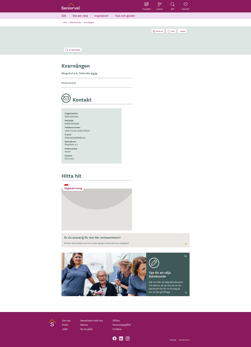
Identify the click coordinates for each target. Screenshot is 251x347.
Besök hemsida (68, 82)
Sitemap (173, 339)
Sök (63, 15)
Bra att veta (80, 15)
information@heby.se (75, 137)
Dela (173, 31)
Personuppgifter (122, 324)
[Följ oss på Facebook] (114, 338)
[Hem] (70, 6)
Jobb (65, 329)
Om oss (66, 320)
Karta (94, 73)
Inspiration (101, 15)
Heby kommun (71, 116)
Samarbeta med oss (91, 320)
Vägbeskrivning (73, 188)
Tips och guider (125, 15)
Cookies (117, 329)
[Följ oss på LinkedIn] (121, 338)
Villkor (116, 320)
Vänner (84, 324)
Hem (65, 22)
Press (65, 324)
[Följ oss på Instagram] (128, 338)
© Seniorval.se (184, 339)
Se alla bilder (74, 49)
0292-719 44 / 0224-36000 (77, 130)
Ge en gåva (86, 329)
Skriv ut (159, 31)
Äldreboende (75, 22)
